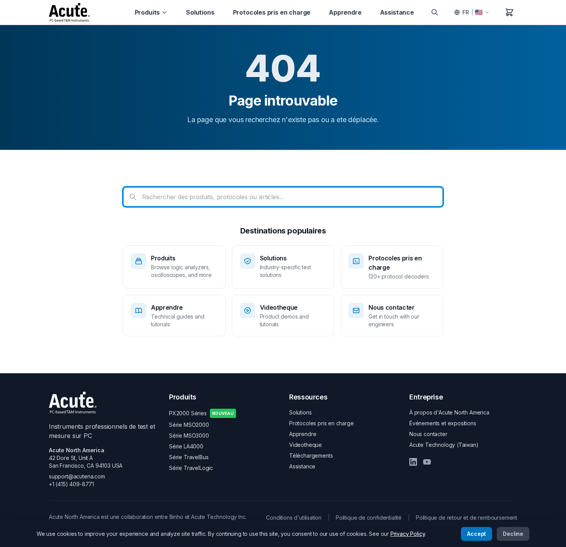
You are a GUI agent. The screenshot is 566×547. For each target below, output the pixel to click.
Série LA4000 (186, 446)
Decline (513, 533)
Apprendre (345, 12)
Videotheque (305, 444)
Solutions (200, 12)
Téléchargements (311, 455)
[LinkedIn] (413, 462)
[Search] (435, 12)
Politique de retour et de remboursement (466, 517)
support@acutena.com (77, 476)
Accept (476, 533)
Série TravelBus (188, 457)
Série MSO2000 (189, 424)
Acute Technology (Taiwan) (444, 444)
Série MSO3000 (189, 435)
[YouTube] (427, 462)
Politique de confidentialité (369, 517)
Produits (147, 12)
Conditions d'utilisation (294, 517)
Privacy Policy (407, 533)
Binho (176, 516)
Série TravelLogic (191, 468)
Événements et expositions (442, 423)
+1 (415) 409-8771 (71, 484)
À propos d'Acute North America (449, 412)
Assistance (397, 12)
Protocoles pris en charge (272, 12)
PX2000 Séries (201, 413)
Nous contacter (428, 434)
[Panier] (509, 12)
